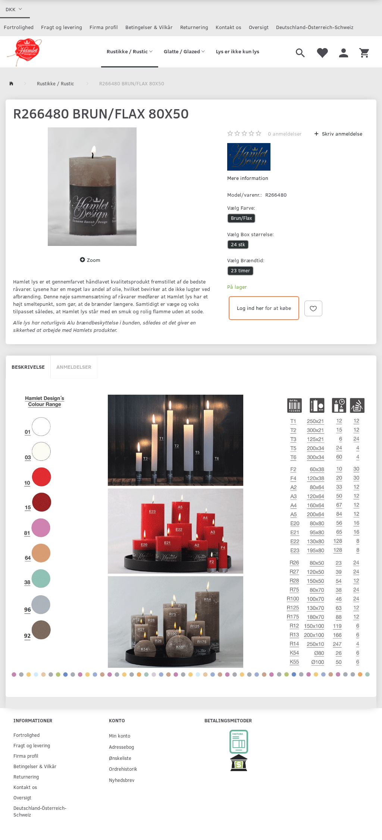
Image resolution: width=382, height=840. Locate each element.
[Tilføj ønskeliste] (313, 308)
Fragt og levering (61, 27)
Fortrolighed (19, 27)
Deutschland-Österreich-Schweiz (314, 27)
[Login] (344, 51)
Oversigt (259, 27)
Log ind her (250, 307)
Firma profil (104, 27)
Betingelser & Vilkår (149, 27)
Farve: (241, 207)
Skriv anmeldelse (341, 133)
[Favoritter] (322, 51)
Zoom (93, 259)
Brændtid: (245, 260)
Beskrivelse (28, 366)
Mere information (247, 177)
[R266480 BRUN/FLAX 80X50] (92, 186)
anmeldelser (285, 133)
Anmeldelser (73, 366)
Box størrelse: (250, 234)
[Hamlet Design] (24, 51)
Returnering (194, 27)
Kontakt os (228, 27)
